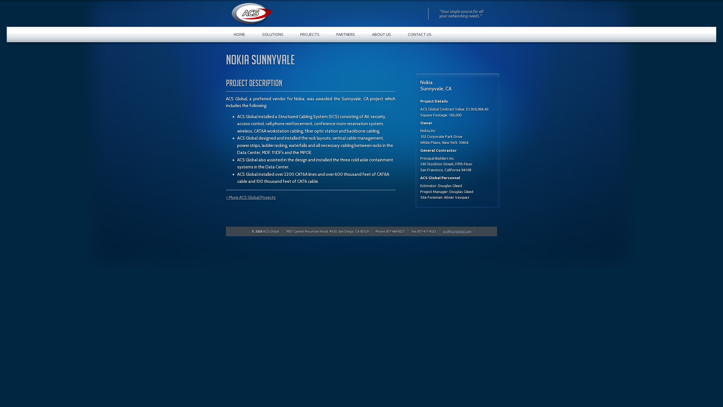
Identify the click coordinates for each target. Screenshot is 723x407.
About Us (381, 34)
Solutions (272, 34)
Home (239, 34)
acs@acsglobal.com (457, 231)
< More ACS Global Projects (251, 197)
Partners (345, 34)
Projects (309, 34)
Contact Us (420, 34)
